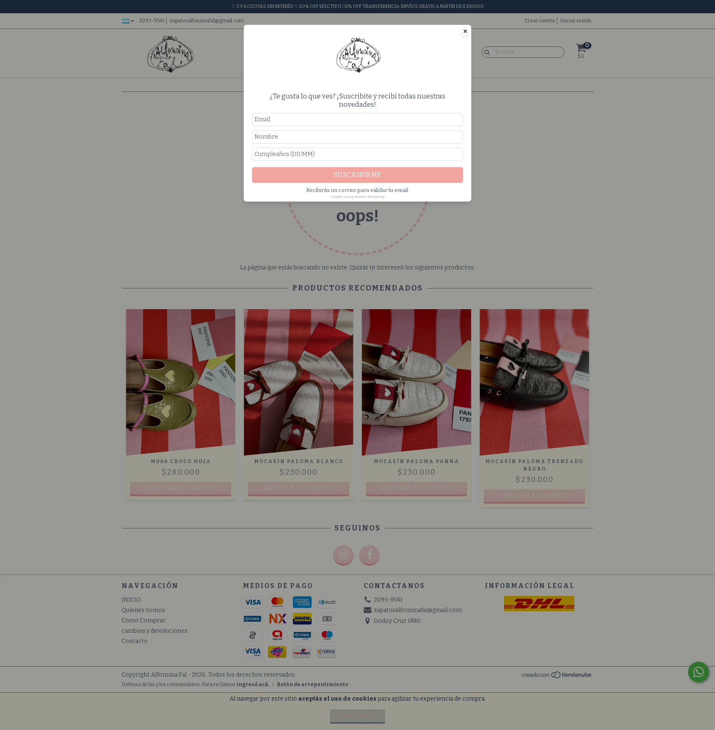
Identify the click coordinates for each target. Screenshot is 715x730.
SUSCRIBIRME (357, 174)
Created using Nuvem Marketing (357, 197)
